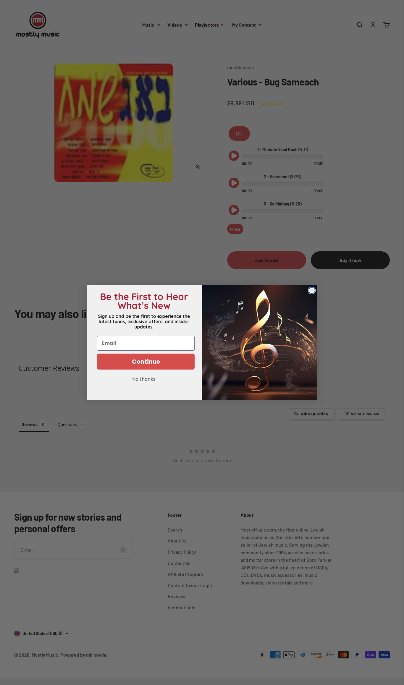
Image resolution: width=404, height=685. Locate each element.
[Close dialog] (312, 290)
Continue (146, 361)
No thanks (144, 379)
